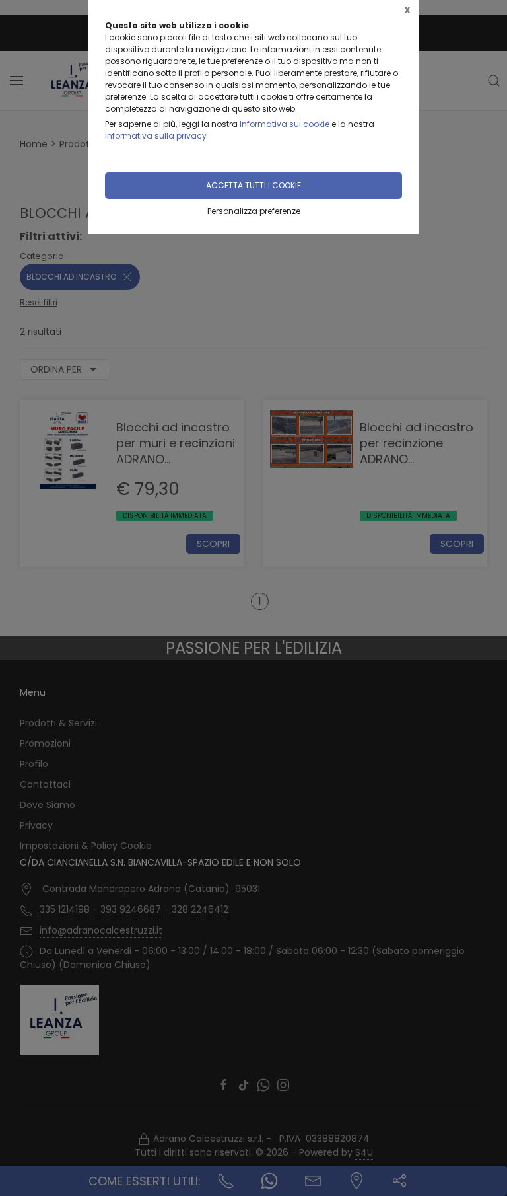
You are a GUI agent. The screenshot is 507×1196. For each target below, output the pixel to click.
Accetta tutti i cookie (253, 185)
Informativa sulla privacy (156, 135)
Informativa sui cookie (284, 124)
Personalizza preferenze (253, 211)
